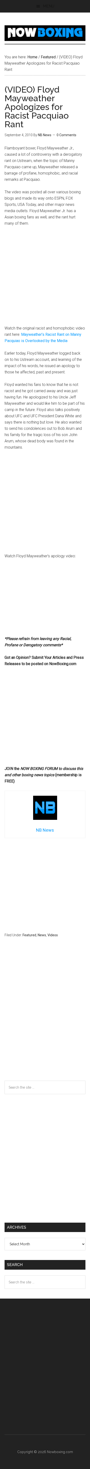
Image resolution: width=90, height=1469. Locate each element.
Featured (29, 935)
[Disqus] (45, 1018)
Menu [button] (48, 6)
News (42, 935)
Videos (53, 935)
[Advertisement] (45, 278)
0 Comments (66, 135)
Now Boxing (45, 33)
